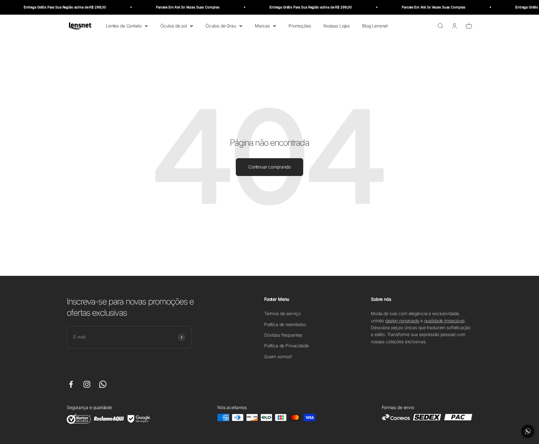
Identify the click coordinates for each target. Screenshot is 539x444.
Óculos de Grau (221, 25)
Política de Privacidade (286, 345)
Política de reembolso (285, 324)
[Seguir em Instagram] (87, 384)
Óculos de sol (173, 25)
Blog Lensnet (374, 25)
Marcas (262, 25)
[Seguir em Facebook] (71, 384)
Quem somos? (278, 356)
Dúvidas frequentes (283, 335)
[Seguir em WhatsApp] (103, 384)
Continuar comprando (269, 166)
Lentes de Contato (124, 25)
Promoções (300, 25)
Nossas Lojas (336, 25)
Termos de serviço (282, 313)
